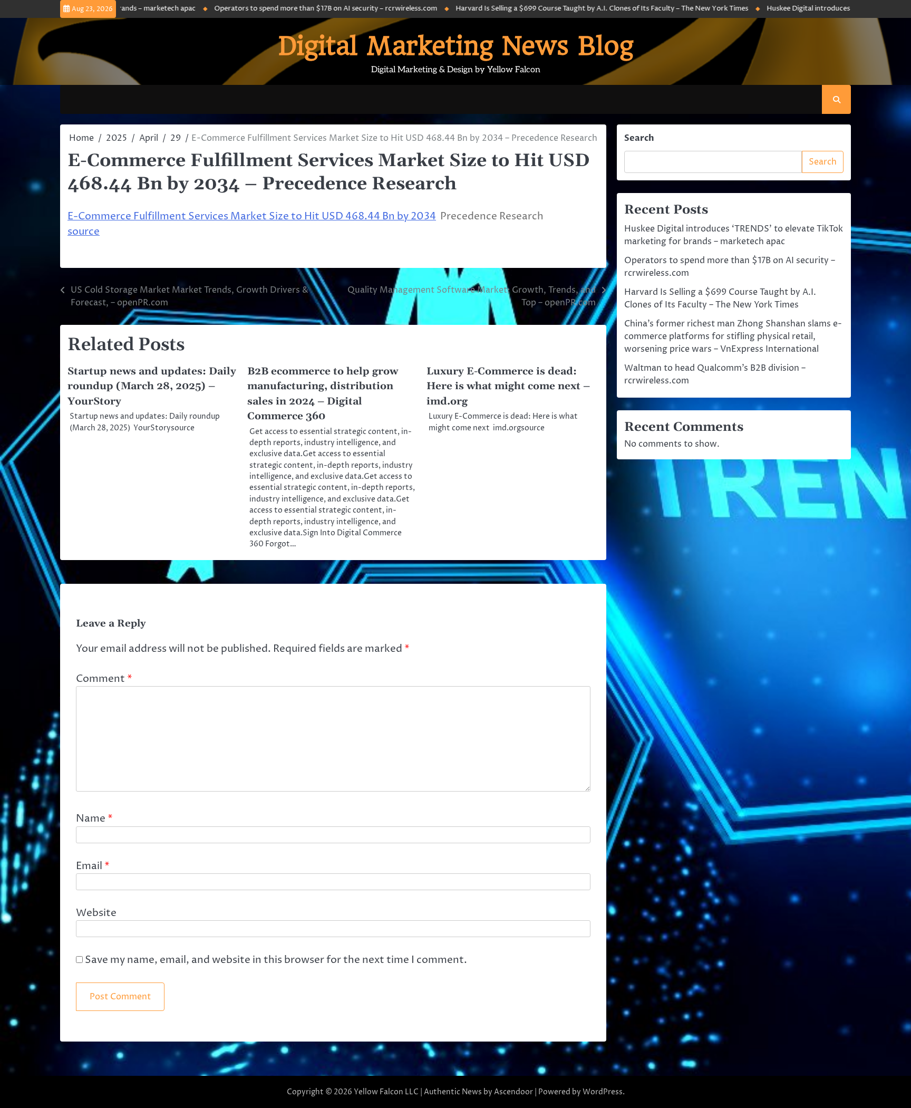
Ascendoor (513, 1092)
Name (94, 818)
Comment (104, 679)
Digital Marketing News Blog (455, 46)
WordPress (603, 1092)
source (83, 231)
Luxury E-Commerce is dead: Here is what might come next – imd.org (508, 386)
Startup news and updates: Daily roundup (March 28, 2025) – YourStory (151, 386)
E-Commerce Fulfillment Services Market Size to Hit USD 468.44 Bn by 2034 (251, 216)
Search (639, 138)
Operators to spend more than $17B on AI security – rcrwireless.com (292, 8)
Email (93, 866)
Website (96, 913)
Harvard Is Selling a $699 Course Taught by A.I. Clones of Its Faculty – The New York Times (569, 8)
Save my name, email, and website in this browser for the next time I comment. (276, 960)
